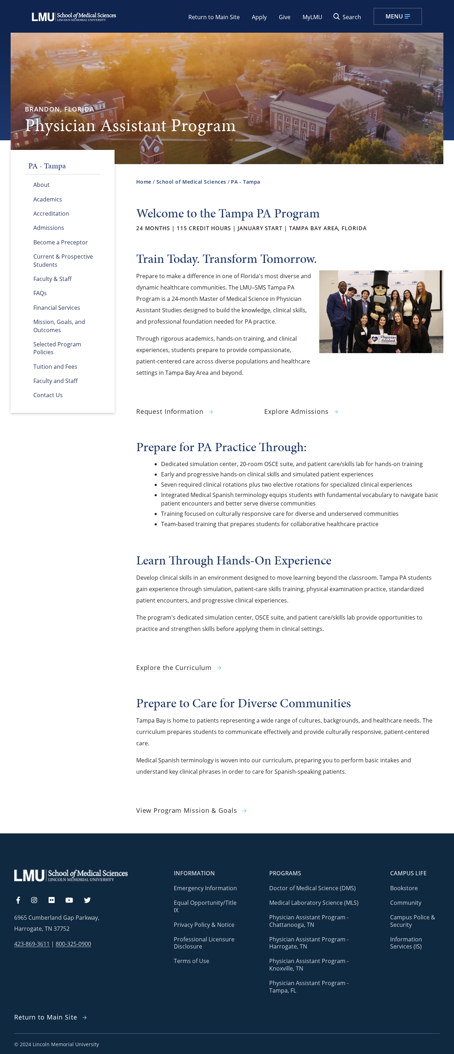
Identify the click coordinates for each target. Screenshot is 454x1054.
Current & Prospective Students (63, 260)
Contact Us (48, 395)
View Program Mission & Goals (186, 810)
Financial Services (56, 308)
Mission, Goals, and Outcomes (59, 326)
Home (143, 181)
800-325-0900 (73, 944)
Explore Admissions (296, 411)
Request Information (170, 411)
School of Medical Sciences (191, 181)
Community (405, 903)
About (41, 185)
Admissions (48, 228)
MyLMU (312, 17)
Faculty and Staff (55, 381)
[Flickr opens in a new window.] (55, 900)
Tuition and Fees (55, 367)
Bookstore (404, 888)
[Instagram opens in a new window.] (38, 900)
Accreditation (51, 213)
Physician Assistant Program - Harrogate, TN (309, 943)
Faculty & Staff (52, 279)
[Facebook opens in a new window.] (21, 900)
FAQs (40, 293)
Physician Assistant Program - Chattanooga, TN (309, 921)
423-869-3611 (32, 944)
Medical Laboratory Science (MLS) (314, 903)
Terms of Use (191, 961)
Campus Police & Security (412, 921)
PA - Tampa (245, 181)
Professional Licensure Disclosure (204, 943)
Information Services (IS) (406, 943)
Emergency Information (205, 888)
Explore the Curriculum (174, 668)
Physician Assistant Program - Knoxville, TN (309, 964)
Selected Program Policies (57, 348)
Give (284, 17)
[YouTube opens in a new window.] (73, 900)
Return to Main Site (214, 17)
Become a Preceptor (60, 242)
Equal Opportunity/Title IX (205, 906)
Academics (47, 199)
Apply (259, 17)
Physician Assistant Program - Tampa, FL (309, 986)
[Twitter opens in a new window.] (91, 900)
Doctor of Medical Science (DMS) (312, 888)
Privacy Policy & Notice (204, 925)
